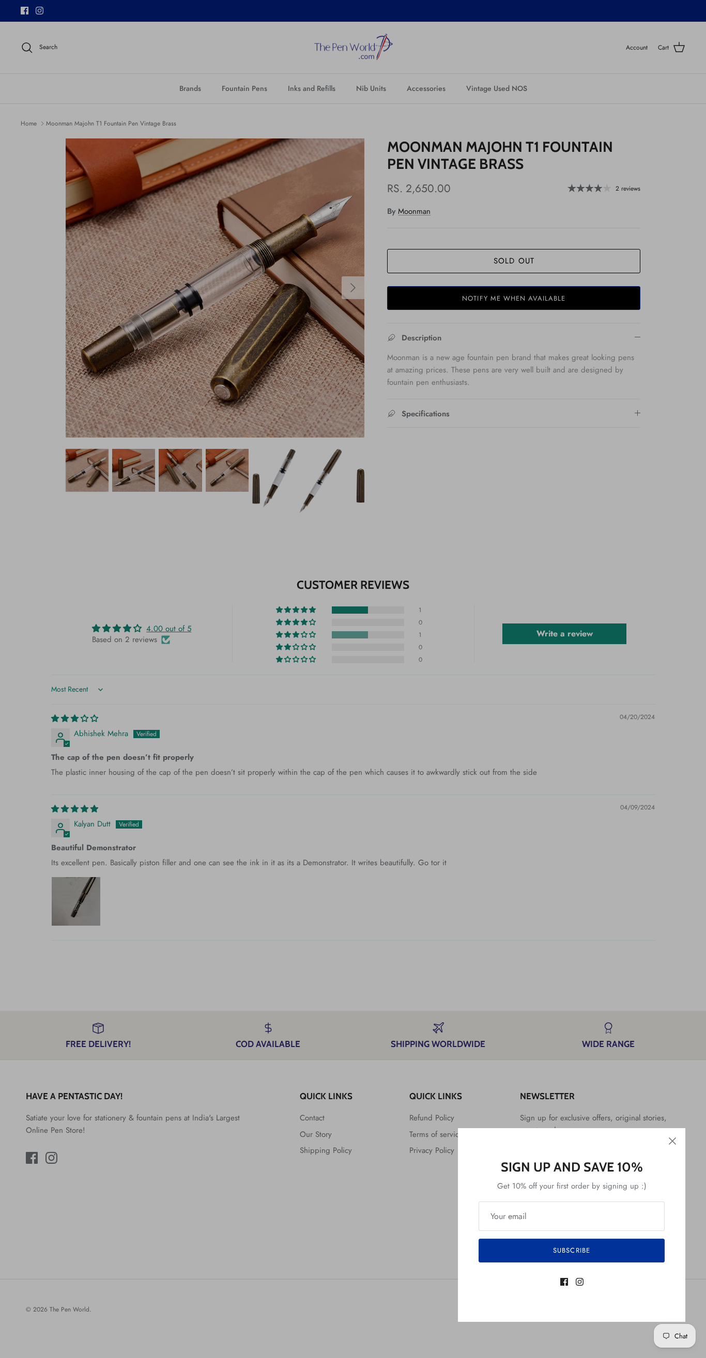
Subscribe (571, 1250)
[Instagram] (580, 1282)
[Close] (672, 1141)
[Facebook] (564, 1282)
